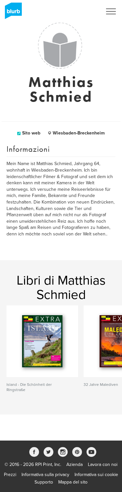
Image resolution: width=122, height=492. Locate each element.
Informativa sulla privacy (45, 474)
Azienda (74, 464)
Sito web (31, 133)
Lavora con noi (102, 464)
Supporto (43, 482)
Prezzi (10, 474)
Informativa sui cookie (96, 474)
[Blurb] (11, 13)
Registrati (84, 11)
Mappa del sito (73, 482)
